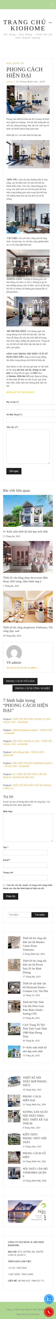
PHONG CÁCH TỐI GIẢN (20, 681)
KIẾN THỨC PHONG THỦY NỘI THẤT (35, 1138)
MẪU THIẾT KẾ (15, 63)
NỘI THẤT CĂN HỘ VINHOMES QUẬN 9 (35, 1172)
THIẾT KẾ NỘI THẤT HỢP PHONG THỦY (35, 1081)
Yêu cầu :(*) (12, 427)
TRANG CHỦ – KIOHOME (28, 25)
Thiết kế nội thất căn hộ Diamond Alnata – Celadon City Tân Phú (35, 987)
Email (6, 860)
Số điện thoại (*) (14, 414)
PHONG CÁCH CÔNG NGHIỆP (32, 688)
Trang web (8, 872)
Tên (5, 847)
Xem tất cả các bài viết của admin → (22, 667)
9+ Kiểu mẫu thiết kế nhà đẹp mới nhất (25, 531)
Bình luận (7, 811)
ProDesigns (34, 1314)
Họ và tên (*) (12, 402)
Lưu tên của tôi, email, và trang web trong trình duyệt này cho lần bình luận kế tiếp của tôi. (27, 886)
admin (10, 81)
